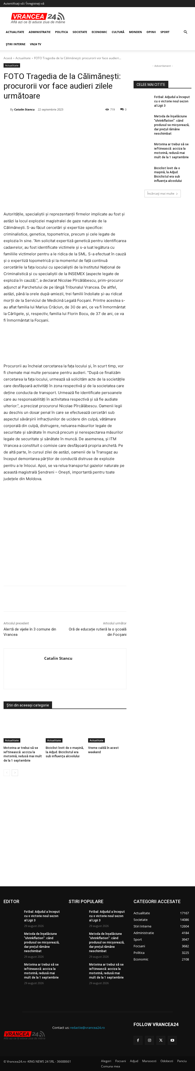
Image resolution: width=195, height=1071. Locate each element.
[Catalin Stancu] (7, 109)
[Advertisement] (65, 536)
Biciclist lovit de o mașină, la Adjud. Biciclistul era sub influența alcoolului (65, 752)
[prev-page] (7, 772)
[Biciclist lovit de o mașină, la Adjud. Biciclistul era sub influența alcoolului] (65, 729)
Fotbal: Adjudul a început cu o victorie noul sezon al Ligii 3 (172, 101)
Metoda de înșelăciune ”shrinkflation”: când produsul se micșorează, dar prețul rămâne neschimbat (171, 125)
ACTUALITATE (15, 32)
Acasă (8, 58)
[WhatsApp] (76, 122)
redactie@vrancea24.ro (87, 1027)
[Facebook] (41, 122)
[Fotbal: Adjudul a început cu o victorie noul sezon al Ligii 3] (142, 101)
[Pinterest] (65, 122)
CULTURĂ (118, 32)
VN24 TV (35, 44)
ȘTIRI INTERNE (15, 44)
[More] (111, 599)
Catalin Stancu (24, 109)
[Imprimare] (100, 122)
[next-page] (15, 772)
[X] (53, 122)
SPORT (164, 32)
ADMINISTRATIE (40, 32)
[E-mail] (88, 122)
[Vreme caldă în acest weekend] (107, 729)
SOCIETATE (80, 32)
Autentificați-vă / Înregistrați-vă (24, 3)
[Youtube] (172, 1040)
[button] (185, 32)
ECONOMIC (99, 32)
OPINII (151, 32)
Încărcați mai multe (160, 193)
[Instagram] (149, 1040)
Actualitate (23, 58)
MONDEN (135, 32)
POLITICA (61, 32)
